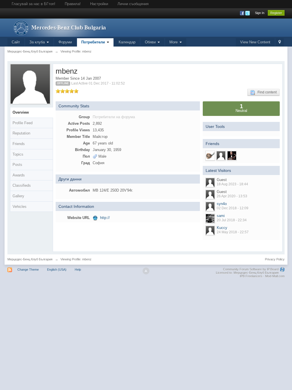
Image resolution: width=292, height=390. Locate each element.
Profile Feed (23, 123)
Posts (17, 164)
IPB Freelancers (251, 276)
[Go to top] (146, 271)
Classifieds (22, 185)
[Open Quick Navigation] (279, 42)
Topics (18, 154)
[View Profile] (210, 206)
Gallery (18, 196)
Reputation (21, 133)
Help (78, 269)
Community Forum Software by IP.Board (251, 269)
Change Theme (28, 269)
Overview (21, 112)
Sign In (259, 13)
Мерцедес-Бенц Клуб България (29, 259)
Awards (19, 175)
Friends (19, 144)
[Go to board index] (58, 27)
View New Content (255, 42)
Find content (266, 92)
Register (276, 13)
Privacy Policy (275, 259)
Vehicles (20, 206)
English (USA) (56, 269)
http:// (105, 218)
